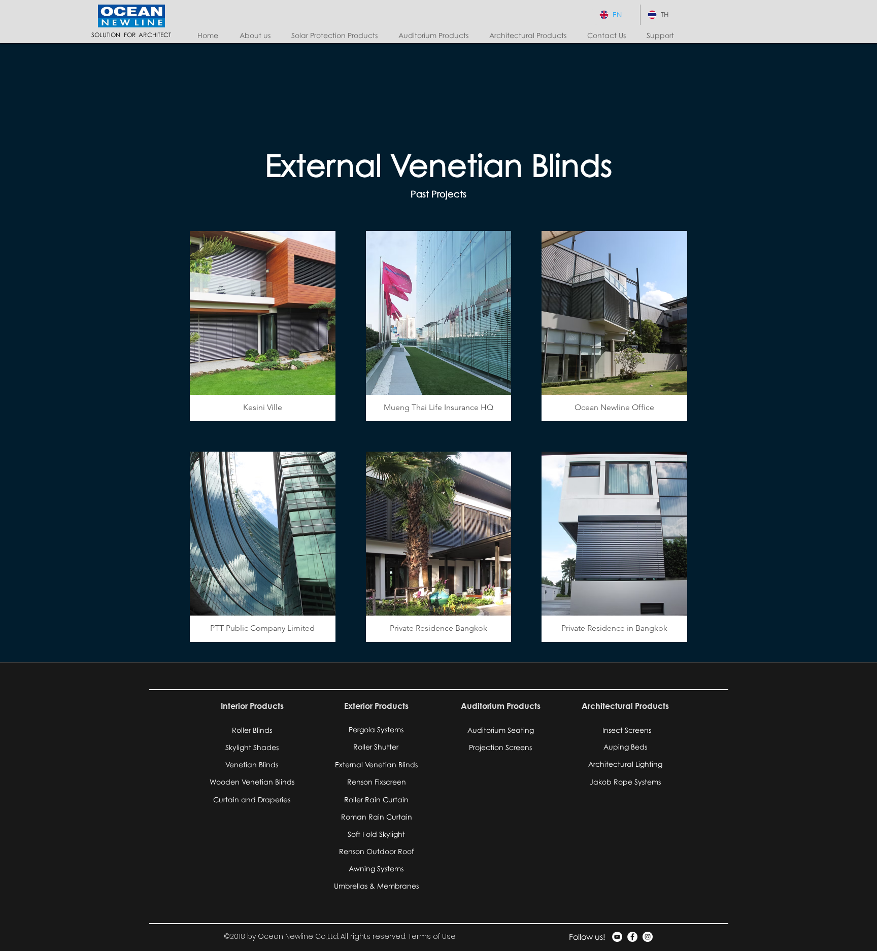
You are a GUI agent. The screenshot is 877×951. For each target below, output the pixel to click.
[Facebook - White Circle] (632, 937)
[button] (337, 35)
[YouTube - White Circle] (617, 937)
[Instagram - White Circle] (648, 937)
